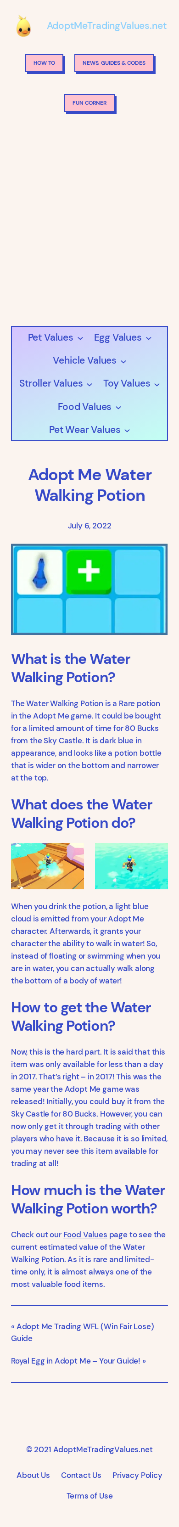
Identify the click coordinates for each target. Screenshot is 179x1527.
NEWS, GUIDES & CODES (114, 63)
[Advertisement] (89, 221)
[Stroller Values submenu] (89, 384)
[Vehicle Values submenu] (123, 361)
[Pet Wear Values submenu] (127, 430)
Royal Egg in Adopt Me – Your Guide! (75, 1361)
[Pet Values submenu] (80, 338)
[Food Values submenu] (118, 407)
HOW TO (44, 63)
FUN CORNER (89, 103)
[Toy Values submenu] (157, 384)
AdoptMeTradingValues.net (107, 25)
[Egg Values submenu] (148, 338)
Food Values (85, 1234)
